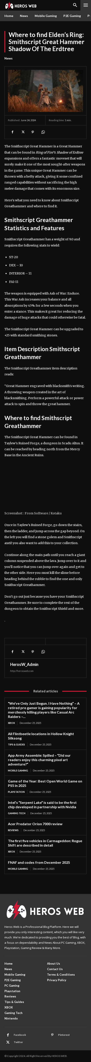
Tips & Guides (16, 744)
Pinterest (64, 1034)
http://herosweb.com (22, 670)
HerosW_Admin (24, 664)
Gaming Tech (16, 813)
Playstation (16, 791)
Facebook (20, 1034)
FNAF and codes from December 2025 (39, 862)
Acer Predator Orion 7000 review (35, 824)
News (8, 58)
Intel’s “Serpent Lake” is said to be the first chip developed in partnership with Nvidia (42, 804)
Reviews (13, 830)
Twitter (18, 1042)
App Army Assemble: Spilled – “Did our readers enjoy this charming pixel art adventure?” (39, 759)
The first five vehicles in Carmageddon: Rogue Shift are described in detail (45, 843)
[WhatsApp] (42, 132)
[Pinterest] (32, 132)
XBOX (11, 722)
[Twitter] (22, 132)
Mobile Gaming (18, 770)
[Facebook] (12, 132)
